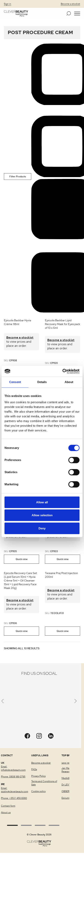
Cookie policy (38, 791)
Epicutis (66, 798)
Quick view (22, 559)
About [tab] (69, 382)
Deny (42, 528)
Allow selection (42, 515)
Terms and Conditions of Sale (44, 783)
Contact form (8, 806)
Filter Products (17, 176)
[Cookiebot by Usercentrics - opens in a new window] (62, 371)
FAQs (34, 769)
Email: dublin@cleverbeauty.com (14, 790)
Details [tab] (42, 382)
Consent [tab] (15, 382)
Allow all (42, 502)
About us (6, 812)
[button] (77, 13)
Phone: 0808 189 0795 (13, 776)
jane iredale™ (68, 763)
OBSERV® (67, 791)
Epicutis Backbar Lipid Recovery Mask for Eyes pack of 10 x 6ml (62, 324)
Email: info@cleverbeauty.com (13, 768)
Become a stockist (70, 4)
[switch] (74, 460)
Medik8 (65, 778)
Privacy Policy (38, 776)
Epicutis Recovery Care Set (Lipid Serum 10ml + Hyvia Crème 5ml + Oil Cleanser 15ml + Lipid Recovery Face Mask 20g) (20, 581)
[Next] (75, 701)
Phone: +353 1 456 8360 (14, 798)
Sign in (7, 4)
